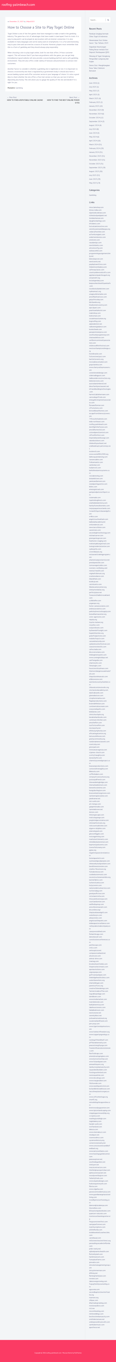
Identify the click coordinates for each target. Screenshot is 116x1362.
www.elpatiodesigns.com (98, 1181)
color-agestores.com (97, 617)
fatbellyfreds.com (96, 1178)
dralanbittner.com (96, 478)
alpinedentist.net (95, 324)
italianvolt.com (95, 467)
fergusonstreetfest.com (98, 1221)
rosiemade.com (95, 497)
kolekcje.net (93, 581)
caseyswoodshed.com (97, 931)
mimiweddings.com (96, 1314)
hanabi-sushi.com (95, 1124)
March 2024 (93, 144)
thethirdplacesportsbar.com (99, 1170)
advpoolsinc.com (95, 918)
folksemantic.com (96, 462)
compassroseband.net (97, 953)
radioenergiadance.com (97, 326)
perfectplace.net (95, 592)
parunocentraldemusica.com (99, 1192)
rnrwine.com (93, 1278)
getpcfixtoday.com (96, 299)
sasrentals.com (95, 530)
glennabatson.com (96, 695)
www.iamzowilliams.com (98, 1151)
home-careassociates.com (99, 606)
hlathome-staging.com (97, 541)
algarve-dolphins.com (97, 828)
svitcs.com (93, 947)
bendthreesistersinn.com (98, 866)
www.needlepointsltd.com (99, 1086)
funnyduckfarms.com (97, 1259)
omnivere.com (94, 240)
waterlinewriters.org (97, 980)
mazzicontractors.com (97, 1167)
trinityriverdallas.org (96, 590)
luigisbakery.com (95, 1121)
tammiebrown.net (96, 809)
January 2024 (94, 152)
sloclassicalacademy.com (98, 690)
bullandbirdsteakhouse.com (99, 1089)
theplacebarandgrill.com (98, 912)
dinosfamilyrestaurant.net (99, 386)
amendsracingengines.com (99, 1056)
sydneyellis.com (95, 549)
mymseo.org (93, 1297)
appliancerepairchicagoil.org (99, 275)
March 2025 (93, 98)
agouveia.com (94, 1289)
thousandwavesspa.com (98, 899)
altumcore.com (95, 956)
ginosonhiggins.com (96, 834)
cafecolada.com (95, 649)
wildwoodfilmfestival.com (99, 345)
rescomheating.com (96, 1311)
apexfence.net (94, 1327)
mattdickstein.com (96, 1002)
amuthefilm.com (95, 722)
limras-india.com (95, 210)
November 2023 (95, 160)
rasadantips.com (95, 242)
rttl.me (92, 1308)
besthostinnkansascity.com (99, 1316)
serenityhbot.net (95, 1015)
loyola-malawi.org (96, 622)
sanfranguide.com (96, 660)
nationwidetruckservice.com (99, 888)
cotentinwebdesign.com (98, 373)
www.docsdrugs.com (97, 1078)
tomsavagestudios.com (98, 565)
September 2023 (95, 167)
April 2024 (93, 140)
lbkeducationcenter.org (97, 587)
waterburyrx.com (95, 915)
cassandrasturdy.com (97, 641)
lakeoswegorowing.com (98, 1281)
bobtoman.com (95, 316)
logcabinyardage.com (97, 994)
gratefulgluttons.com (97, 636)
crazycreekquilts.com (97, 709)
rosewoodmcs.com (96, 1137)
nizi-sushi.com (94, 801)
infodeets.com (94, 223)
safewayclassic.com (96, 269)
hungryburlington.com (97, 790)
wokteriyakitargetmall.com (99, 543)
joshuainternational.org (98, 1018)
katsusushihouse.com (97, 736)
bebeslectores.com (96, 381)
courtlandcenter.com (97, 901)
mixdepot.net (94, 1135)
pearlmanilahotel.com (97, 310)
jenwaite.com (94, 1262)
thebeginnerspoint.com (97, 655)
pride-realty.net (95, 1249)
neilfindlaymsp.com (96, 904)
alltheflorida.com (95, 1230)
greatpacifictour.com (97, 893)
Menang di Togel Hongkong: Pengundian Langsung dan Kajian (99, 59)
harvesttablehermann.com (99, 394)
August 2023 (94, 171)
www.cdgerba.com (96, 1189)
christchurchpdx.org (96, 714)
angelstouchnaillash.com (98, 519)
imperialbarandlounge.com (99, 438)
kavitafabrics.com (96, 880)
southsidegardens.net (97, 1162)
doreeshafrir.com (95, 758)
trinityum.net (94, 1164)
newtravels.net (95, 261)
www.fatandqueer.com (97, 1061)
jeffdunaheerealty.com (97, 1042)
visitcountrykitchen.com (98, 825)
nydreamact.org (95, 291)
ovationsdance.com (96, 576)
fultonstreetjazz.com (97, 356)
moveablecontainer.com (98, 362)
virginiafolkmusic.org (97, 573)
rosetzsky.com (94, 744)
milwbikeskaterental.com (98, 842)
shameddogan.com (96, 983)
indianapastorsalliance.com (99, 923)
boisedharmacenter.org (97, 614)
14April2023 (30, 21)
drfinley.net (93, 1273)
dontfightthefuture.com (98, 427)
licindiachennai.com (96, 218)
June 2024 (93, 133)
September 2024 (95, 121)
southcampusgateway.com (99, 335)
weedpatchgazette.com (98, 484)
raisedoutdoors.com (96, 440)
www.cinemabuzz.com (97, 1132)
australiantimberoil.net (98, 383)
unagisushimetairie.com (98, 294)
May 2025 (93, 90)
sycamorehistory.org (96, 1140)
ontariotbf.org (94, 278)
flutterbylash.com (96, 1254)
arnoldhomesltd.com (97, 429)
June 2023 (93, 179)
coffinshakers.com (96, 774)
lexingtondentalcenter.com (99, 546)
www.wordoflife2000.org (98, 454)
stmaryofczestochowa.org (99, 777)
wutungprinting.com (96, 836)
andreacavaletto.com (97, 608)
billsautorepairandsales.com (99, 1211)
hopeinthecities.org (96, 633)
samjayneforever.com (97, 1224)
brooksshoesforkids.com (98, 964)
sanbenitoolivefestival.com (99, 644)
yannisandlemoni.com (97, 481)
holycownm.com (95, 885)
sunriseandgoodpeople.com (99, 861)
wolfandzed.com (95, 1126)
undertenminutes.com (97, 237)
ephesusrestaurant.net (97, 1173)
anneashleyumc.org (96, 1064)
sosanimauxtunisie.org (97, 318)
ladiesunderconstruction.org (99, 378)
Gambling (19, 88)
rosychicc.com (94, 625)
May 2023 (93, 183)
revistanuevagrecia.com (98, 750)
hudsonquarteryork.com (98, 1183)
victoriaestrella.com (96, 896)
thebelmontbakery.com (98, 267)
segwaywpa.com (95, 972)
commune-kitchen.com (97, 720)
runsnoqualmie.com (96, 1075)
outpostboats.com (96, 627)
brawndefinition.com (97, 703)
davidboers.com (95, 996)
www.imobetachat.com (98, 999)
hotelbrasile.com (95, 354)
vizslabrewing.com (96, 476)
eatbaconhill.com (95, 251)
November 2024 (95, 114)
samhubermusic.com (96, 1324)
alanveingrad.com (95, 831)
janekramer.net (94, 798)
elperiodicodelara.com (97, 213)
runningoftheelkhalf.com (98, 1040)
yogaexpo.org (94, 603)
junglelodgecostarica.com (99, 820)
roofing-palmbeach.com (18, 4)
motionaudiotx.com (96, 1305)
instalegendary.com (96, 280)
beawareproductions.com (98, 766)
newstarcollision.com (97, 527)
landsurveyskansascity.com (99, 1067)
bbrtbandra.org (94, 302)
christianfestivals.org (97, 823)
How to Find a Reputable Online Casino (25, 98)
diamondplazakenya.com (98, 1205)
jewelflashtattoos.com (98, 297)
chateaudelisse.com (96, 337)
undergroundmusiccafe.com (99, 1322)
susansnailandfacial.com (98, 1021)
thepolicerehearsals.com (98, 676)
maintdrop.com (95, 313)
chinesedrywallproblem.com (99, 863)
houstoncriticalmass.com (98, 668)
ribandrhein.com (95, 579)
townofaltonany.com (97, 847)
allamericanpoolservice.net (99, 560)
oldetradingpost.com (97, 375)
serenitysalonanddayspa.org (99, 229)
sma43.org (93, 1099)
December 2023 (95, 156)
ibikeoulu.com (94, 771)
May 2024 (93, 137)
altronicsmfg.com (96, 248)
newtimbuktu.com (96, 245)
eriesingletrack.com (96, 489)
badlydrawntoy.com (96, 1004)
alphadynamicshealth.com (99, 1251)
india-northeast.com (96, 421)
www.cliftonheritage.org (98, 1097)
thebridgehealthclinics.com (99, 977)
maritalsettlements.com (98, 839)
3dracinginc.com (95, 665)
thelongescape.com (96, 815)
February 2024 (94, 148)
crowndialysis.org (95, 552)
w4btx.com (93, 516)
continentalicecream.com (98, 706)
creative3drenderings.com (99, 988)
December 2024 (95, 110)
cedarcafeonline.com (97, 232)
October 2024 (94, 117)
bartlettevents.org (96, 359)
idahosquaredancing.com (98, 457)
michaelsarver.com (96, 535)
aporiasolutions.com (97, 969)
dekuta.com (93, 1129)
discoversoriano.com (97, 652)
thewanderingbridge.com (98, 782)
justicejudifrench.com (97, 779)
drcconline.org (94, 910)
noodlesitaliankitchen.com (99, 288)
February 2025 (94, 102)
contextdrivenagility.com (98, 769)
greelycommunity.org (97, 739)
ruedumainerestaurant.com (99, 741)
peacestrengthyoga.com (98, 1045)
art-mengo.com (95, 804)
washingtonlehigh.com (97, 1118)
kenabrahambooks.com (97, 717)
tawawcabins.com (96, 459)
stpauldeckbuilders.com (98, 1070)
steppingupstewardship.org (99, 1113)
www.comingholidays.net (98, 657)
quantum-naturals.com (98, 1213)
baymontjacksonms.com (98, 844)
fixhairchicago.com (96, 934)
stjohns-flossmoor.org (97, 869)
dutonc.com (93, 812)
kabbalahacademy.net (97, 522)
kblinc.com (93, 486)
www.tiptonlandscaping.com (100, 1110)
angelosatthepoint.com (98, 920)
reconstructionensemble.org (99, 877)
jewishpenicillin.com (96, 562)
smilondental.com (96, 524)
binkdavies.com (94, 712)
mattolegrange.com (96, 817)
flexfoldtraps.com (96, 1053)
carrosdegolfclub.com (97, 397)
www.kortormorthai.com (98, 1059)
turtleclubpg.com (95, 891)
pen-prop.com (94, 1023)
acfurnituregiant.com (97, 234)
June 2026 (93, 83)
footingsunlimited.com (97, 1072)
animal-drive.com (95, 958)
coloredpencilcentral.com (98, 432)
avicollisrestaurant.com (98, 907)
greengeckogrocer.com (97, 538)
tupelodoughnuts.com (97, 500)
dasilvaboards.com (96, 693)
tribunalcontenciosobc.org (99, 687)
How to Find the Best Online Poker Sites (63, 100)
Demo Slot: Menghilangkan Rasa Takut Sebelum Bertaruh (99, 68)
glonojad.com (94, 747)
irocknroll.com (94, 451)
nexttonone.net (95, 1013)
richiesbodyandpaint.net (98, 215)
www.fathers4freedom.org (99, 1032)
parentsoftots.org (96, 985)
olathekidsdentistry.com (98, 503)
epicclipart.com (95, 307)
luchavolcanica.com (96, 882)
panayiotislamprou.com (98, 332)
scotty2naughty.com (97, 755)
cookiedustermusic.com (98, 874)
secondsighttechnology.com (99, 533)
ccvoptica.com (94, 1116)
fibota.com (93, 1186)
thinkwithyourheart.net (98, 443)
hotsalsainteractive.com (98, 226)
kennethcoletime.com (97, 787)
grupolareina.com (95, 364)
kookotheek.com (95, 329)
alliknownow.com (95, 679)
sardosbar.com (94, 465)
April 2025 (93, 94)
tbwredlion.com (95, 1208)
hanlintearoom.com (96, 1257)
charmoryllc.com (95, 663)
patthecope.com (95, 945)
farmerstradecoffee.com (98, 991)
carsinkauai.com (95, 1238)
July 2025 (92, 87)
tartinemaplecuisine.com (98, 796)
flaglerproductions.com (98, 701)
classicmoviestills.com (97, 646)
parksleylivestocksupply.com (100, 611)
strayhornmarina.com (97, 698)
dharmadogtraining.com (98, 1303)
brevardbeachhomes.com (98, 411)
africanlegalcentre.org (97, 733)
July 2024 (92, 129)
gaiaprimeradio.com (96, 806)
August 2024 (94, 125)
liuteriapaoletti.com (96, 858)
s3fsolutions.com (96, 408)
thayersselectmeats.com (98, 966)
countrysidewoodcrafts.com (99, 272)
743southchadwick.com (98, 419)
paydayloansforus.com (97, 264)
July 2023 (92, 175)
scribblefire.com (95, 600)
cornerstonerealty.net (97, 1143)
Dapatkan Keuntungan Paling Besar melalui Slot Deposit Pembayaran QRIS (99, 49)
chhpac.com (93, 1300)
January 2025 (94, 106)
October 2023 (94, 163)
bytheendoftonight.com (98, 630)
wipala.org (93, 619)
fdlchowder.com (95, 1083)
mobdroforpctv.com (96, 638)
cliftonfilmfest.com (96, 435)
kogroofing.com (95, 321)
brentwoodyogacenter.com (99, 1108)
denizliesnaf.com (95, 937)
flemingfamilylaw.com (97, 1276)
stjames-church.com (96, 752)
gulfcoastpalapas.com (97, 975)
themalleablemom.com (98, 785)
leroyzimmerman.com (97, 1270)
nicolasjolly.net (95, 728)
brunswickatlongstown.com (99, 793)
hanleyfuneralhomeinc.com (99, 505)
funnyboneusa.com (96, 872)
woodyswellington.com (98, 1175)
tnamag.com (94, 961)
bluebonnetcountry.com (98, 305)
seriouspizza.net (95, 950)
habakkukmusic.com (96, 1010)
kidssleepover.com (96, 259)
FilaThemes (78, 1353)
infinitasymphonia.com (97, 731)
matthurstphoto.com (97, 1227)
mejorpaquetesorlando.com (99, 508)
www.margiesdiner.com (97, 1080)
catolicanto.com (95, 584)
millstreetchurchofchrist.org (100, 1240)
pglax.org (92, 850)
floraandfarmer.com (96, 405)
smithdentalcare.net (97, 1319)
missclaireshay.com (96, 207)
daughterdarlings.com (97, 221)
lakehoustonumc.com (97, 1007)
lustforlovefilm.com (97, 725)
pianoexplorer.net (95, 1159)
